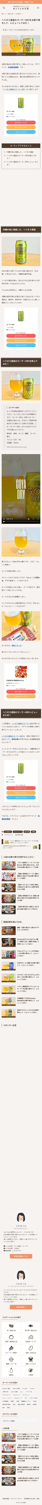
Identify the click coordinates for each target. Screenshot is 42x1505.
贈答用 (29, 1404)
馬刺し (9, 1407)
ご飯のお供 (5, 1391)
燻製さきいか (17, 645)
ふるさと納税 (14, 1391)
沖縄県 (33, 832)
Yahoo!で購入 (16, 1388)
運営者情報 (6, 1499)
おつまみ (25, 1388)
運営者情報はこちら (21, 1256)
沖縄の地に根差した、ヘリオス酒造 (20, 152)
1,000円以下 (7, 832)
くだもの (32, 1388)
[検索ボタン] (4, 8)
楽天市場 (26, 832)
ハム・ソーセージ (7, 1398)
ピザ (26, 1398)
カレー (22, 1391)
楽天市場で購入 (19, 835)
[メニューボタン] (38, 8)
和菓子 (12, 1401)
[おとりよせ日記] (21, 8)
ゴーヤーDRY (10, 111)
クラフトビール (18, 832)
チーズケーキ (25, 1395)
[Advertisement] (21, 197)
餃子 (3, 1407)
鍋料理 (34, 1404)
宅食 (18, 1401)
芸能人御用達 (21, 1404)
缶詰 (14, 1404)
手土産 (34, 1401)
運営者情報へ (21, 1307)
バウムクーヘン (18, 1398)
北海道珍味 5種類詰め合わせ (15, 680)
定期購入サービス (26, 1401)
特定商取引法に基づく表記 (31, 1499)
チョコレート (16, 1395)
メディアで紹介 (33, 1398)
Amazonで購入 (6, 1388)
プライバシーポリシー (16, 1499)
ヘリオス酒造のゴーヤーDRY (14, 89)
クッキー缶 (29, 1391)
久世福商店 (5, 1401)
